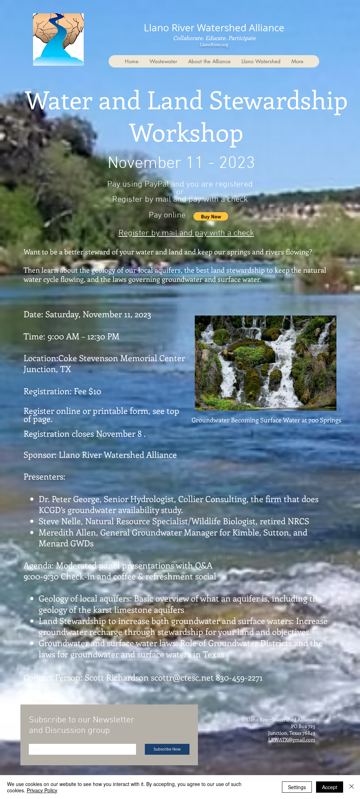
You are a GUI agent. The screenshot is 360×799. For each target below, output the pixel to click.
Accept (329, 787)
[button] (210, 216)
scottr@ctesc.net (182, 677)
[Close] (351, 787)
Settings (297, 787)
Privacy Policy (42, 790)
